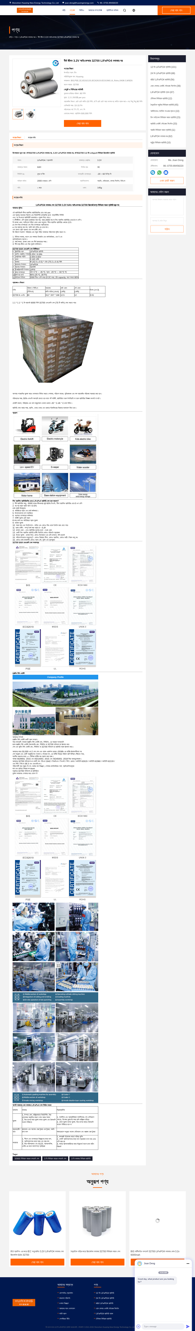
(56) (162, 79)
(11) (162, 130)
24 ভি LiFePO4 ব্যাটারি (105, 1298)
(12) (161, 98)
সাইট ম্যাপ (62, 1313)
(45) (164, 105)
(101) (163, 67)
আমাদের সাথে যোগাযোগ (67, 1308)
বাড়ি (63, 10)
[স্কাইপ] (153, 172)
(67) (162, 92)
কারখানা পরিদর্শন (64, 1298)
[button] (14, 1226)
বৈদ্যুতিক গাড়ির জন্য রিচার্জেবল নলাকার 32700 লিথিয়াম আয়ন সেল (35, 1251)
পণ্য (71, 10)
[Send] (188, 1326)
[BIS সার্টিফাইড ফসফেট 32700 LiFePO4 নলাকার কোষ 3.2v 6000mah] (97, 1221)
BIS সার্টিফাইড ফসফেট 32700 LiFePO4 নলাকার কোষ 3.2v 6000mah (95, 1253)
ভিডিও (81, 10)
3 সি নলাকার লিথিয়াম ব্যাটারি (81, 1158)
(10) (164, 111)
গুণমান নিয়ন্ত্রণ (64, 1303)
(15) (165, 117)
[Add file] (138, 1326)
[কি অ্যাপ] (159, 172)
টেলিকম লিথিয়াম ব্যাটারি (103, 1319)
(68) (162, 73)
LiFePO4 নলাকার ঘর (27, 37)
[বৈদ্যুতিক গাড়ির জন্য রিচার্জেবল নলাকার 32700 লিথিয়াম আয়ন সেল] (37, 1221)
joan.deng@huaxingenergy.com (79, 3)
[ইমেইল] (166, 172)
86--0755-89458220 (108, 3)
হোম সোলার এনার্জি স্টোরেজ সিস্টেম (107, 1308)
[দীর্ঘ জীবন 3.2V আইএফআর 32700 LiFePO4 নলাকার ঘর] (37, 83)
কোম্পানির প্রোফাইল (66, 1293)
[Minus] (188, 1263)
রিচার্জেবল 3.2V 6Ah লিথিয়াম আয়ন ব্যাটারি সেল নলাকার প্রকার (154, 1251)
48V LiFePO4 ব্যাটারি (104, 1303)
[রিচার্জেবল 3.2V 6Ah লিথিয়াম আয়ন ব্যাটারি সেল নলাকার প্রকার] (157, 1221)
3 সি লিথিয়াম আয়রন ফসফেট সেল (55, 1158)
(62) (161, 136)
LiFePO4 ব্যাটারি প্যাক (104, 1313)
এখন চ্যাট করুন (167, 180)
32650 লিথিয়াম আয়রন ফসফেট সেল (27, 1158)
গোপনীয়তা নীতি (64, 1319)
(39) (165, 86)
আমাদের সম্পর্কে (94, 10)
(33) (163, 123)
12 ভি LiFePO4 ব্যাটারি (105, 1293)
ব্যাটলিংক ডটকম (112, 10)
